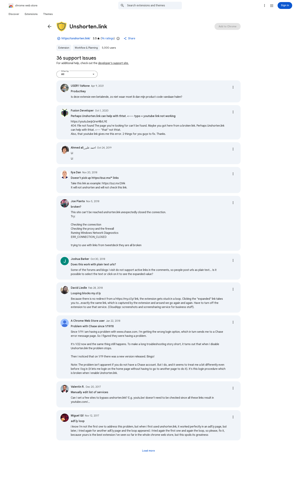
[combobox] (154, 5)
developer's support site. (113, 63)
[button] (271, 5)
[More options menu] (264, 5)
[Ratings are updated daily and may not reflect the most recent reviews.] (118, 38)
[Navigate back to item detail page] (49, 26)
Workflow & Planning (86, 47)
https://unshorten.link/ (76, 38)
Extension (63, 47)
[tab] (14, 14)
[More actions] (233, 87)
